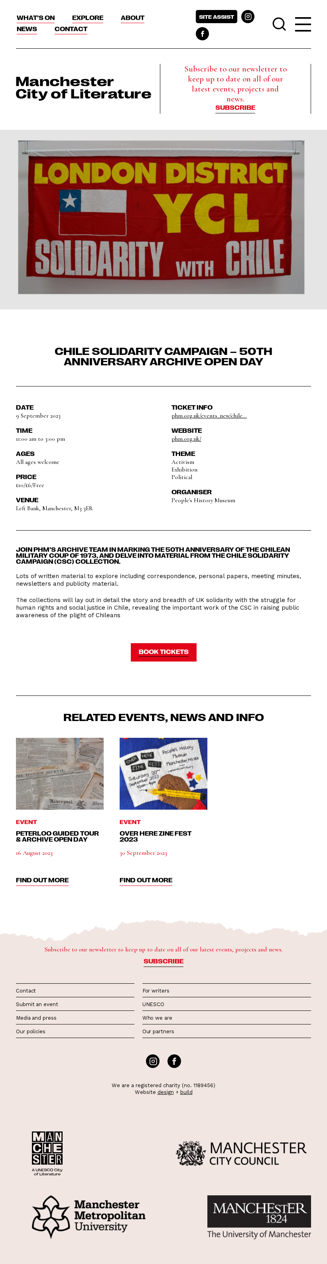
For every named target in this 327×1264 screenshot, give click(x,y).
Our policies (30, 1031)
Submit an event (37, 1004)
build (186, 1092)
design (166, 1092)
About (132, 17)
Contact (71, 28)
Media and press (36, 1018)
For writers (155, 991)
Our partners (158, 1031)
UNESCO (153, 1004)
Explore (87, 17)
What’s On (36, 17)
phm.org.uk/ (186, 438)
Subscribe (235, 107)
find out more (42, 880)
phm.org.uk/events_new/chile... (209, 415)
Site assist (216, 17)
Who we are (157, 1018)
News (27, 28)
